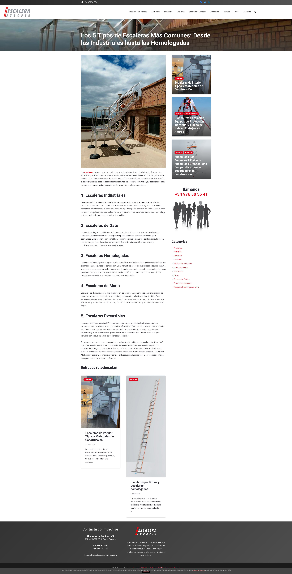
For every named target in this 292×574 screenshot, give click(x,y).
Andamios (178, 248)
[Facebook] (201, 2)
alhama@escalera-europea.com (103, 555)
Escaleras (178, 259)
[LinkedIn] (209, 2)
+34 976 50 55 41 (191, 194)
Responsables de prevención (186, 287)
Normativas (178, 271)
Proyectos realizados (182, 283)
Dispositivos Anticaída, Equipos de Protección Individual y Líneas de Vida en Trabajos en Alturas (190, 124)
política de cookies (199, 570)
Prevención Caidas (181, 279)
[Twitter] (205, 2)
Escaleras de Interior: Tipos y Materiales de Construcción (99, 436)
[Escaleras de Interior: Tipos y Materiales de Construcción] (100, 402)
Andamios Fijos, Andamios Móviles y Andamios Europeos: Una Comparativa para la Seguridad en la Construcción (191, 165)
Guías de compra (181, 267)
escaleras (88, 172)
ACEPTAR (146, 572)
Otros (176, 275)
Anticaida (177, 252)
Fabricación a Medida (183, 263)
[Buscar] (255, 12)
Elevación (178, 255)
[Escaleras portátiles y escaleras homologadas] (146, 426)
